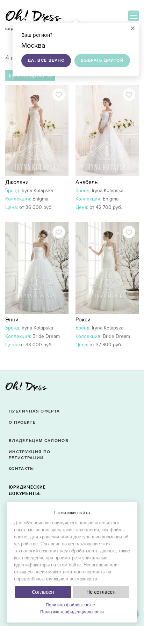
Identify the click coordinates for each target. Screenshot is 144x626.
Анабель (86, 182)
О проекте (22, 422)
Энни (12, 319)
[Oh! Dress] (26, 388)
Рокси (83, 319)
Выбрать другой (102, 60)
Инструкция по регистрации (29, 455)
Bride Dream (46, 336)
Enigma (40, 199)
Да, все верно (46, 60)
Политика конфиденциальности (72, 612)
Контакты (21, 468)
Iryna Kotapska (37, 190)
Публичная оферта (34, 411)
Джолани (17, 182)
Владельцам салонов (39, 440)
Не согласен (101, 592)
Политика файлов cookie (70, 605)
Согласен (43, 592)
